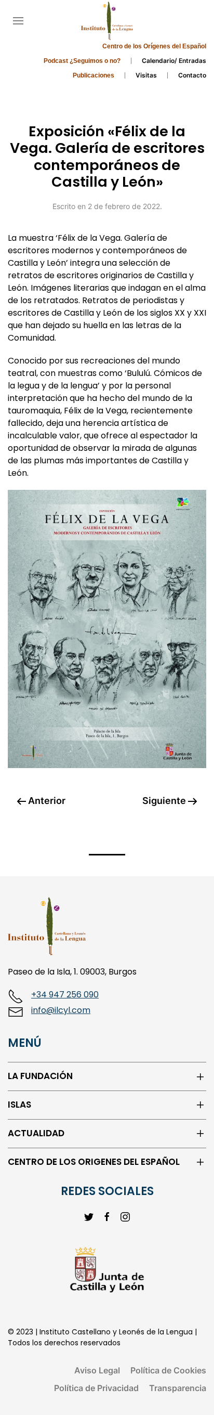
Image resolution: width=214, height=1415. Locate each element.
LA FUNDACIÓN (40, 1076)
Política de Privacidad (96, 1388)
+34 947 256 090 (65, 995)
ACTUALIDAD (36, 1133)
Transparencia (177, 1388)
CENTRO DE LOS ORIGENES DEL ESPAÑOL (94, 1162)
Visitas (146, 75)
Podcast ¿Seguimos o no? (82, 60)
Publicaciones (93, 75)
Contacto (192, 75)
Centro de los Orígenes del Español (154, 46)
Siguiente (165, 800)
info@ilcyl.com (60, 1010)
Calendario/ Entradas (174, 60)
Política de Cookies (168, 1370)
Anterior (45, 800)
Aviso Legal (97, 1370)
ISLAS (19, 1105)
